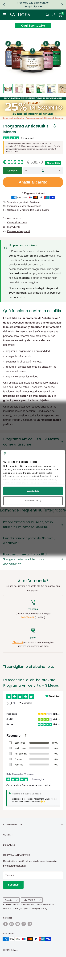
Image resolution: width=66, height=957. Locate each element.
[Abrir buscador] (47, 14)
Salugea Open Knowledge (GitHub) (31, 908)
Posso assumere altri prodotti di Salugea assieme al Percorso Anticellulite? (25, 559)
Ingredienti (13, 226)
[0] (60, 15)
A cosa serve (14, 218)
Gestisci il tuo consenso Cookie (27, 904)
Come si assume (17, 222)
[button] (62, 4)
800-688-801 (27, 617)
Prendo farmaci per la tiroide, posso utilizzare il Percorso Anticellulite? (28, 524)
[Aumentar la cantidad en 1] (59, 170)
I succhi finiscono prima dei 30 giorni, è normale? (29, 540)
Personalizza (31, 500)
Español (8, 900)
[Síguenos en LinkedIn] (30, 924)
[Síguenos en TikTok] (23, 924)
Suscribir (13, 884)
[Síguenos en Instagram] (11, 924)
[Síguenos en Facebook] (5, 924)
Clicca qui (17, 642)
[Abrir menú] (4, 14)
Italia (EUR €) (29, 900)
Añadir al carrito (33, 182)
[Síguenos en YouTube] (17, 924)
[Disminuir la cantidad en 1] (26, 170)
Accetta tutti (33, 491)
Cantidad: (12, 170)
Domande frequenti (18, 231)
